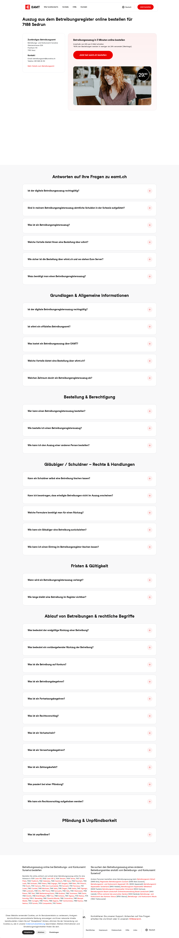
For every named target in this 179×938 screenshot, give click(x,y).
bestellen (145, 7)
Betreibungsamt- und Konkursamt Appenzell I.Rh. (110, 884)
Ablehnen (41, 932)
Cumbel (34, 888)
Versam (62, 878)
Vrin (39, 891)
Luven (24, 888)
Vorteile (65, 7)
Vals (67, 891)
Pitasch (83, 883)
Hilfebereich (135, 919)
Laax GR (38, 878)
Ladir (24, 883)
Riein (74, 883)
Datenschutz (116, 930)
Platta (45, 901)
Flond (47, 891)
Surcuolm (58, 891)
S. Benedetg (37, 898)
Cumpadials (47, 903)
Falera (44, 883)
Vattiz (74, 888)
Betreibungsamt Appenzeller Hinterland (117, 889)
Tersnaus (76, 886)
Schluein (34, 883)
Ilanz (69, 881)
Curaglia (35, 901)
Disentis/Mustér (53, 898)
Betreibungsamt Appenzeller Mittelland (136, 887)
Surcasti (65, 886)
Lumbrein (29, 891)
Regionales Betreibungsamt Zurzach (114, 882)
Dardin (28, 896)
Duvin (28, 886)
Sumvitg (25, 898)
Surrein (35, 903)
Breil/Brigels (41, 896)
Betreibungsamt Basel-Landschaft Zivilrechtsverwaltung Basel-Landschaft (120, 892)
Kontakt (84, 7)
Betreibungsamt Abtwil (146, 879)
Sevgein (65, 883)
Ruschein (78, 881)
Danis (84, 893)
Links (135, 930)
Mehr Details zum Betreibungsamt (41, 66)
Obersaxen (78, 891)
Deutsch (128, 7)
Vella (55, 888)
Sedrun (25, 903)
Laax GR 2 (51, 878)
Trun (52, 896)
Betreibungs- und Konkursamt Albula (142, 896)
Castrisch (58, 881)
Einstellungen (54, 932)
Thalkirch (34, 881)
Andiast (62, 893)
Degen (64, 888)
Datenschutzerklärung (35, 924)
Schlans (61, 896)
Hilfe (74, 7)
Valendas (46, 881)
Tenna (72, 878)
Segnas (55, 901)
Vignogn (84, 888)
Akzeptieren (28, 932)
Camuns (38, 886)
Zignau (71, 896)
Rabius (81, 896)
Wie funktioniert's (51, 7)
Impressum (103, 930)
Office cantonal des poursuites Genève (112, 894)
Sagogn (54, 883)
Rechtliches (90, 930)
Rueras (80, 901)
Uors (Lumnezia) (51, 886)
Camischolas (68, 901)
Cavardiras (68, 898)
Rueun (24, 893)
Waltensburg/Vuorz (46, 893)
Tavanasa (73, 893)
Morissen (45, 888)
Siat (33, 893)
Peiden (59, 903)
